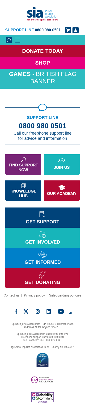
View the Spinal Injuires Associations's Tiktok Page (70, 311)
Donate (42, 51)
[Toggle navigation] (17, 40)
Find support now (23, 167)
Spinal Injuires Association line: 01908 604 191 (42, 334)
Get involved (42, 242)
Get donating (42, 282)
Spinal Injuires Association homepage (42, 14)
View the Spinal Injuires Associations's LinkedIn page (49, 311)
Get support (42, 221)
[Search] (8, 40)
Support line (33, 30)
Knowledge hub (23, 193)
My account (75, 30)
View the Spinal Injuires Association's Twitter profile (26, 311)
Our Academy (61, 193)
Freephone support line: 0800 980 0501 (42, 337)
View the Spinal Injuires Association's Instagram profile (38, 311)
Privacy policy (34, 295)
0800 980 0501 (43, 126)
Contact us (12, 295)
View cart (67, 30)
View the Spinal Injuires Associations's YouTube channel (61, 311)
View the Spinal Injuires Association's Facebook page (16, 311)
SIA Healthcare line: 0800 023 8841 (42, 340)
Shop (42, 63)
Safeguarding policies (65, 295)
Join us (62, 167)
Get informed (43, 262)
